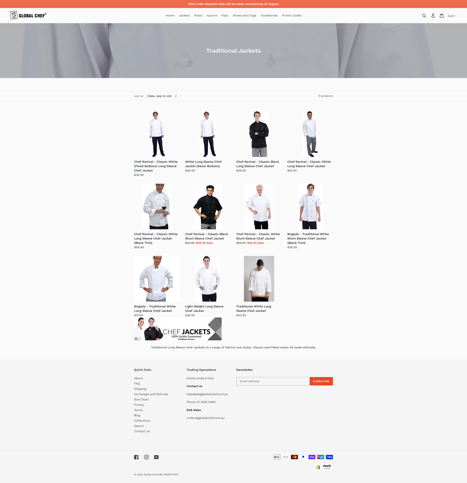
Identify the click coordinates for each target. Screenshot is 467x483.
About (138, 378)
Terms (138, 410)
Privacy (139, 404)
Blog (137, 415)
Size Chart (141, 399)
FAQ (137, 383)
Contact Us (142, 431)
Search (139, 426)
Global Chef (151, 474)
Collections (142, 420)
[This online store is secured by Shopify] (323, 470)
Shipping (140, 389)
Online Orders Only (200, 378)
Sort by (138, 96)
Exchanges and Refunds (151, 394)
